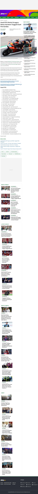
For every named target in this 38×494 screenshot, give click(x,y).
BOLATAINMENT (23, 17)
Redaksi (1, 484)
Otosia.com (29, 486)
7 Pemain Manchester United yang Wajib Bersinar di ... (29, 64)
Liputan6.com (24, 482)
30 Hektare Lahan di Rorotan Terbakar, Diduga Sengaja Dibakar (6, 444)
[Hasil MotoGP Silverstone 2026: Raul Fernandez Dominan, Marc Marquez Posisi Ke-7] (7, 378)
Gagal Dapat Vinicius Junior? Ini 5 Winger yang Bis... (29, 72)
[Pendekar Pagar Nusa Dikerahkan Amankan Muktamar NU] (6, 397)
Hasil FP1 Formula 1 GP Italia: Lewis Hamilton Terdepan (10, 143)
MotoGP (7, 151)
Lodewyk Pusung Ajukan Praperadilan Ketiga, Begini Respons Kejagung (7, 431)
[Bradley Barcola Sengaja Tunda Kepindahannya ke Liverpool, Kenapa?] (5, 217)
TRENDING (4, 17)
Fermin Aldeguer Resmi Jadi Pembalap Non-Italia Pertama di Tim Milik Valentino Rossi (29, 32)
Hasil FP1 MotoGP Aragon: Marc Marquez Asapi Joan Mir (10, 148)
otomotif (3, 313)
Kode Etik (14, 482)
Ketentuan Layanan (7, 484)
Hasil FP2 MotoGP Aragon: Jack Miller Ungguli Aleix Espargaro (9, 141)
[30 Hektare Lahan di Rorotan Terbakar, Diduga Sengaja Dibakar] (6, 438)
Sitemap (13, 484)
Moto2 (4, 64)
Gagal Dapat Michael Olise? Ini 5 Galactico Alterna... (29, 61)
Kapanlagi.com (35, 484)
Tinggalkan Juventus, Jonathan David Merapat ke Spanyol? (7, 299)
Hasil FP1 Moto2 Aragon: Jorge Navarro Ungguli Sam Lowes (10, 147)
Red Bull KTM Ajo (11, 61)
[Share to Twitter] (4, 33)
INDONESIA (17, 17)
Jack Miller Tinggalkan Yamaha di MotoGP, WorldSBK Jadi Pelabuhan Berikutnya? (29, 36)
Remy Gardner (16, 61)
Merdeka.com (24, 486)
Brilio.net (23, 484)
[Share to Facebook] (1, 33)
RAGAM (32, 17)
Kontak (1, 482)
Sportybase (3, 156)
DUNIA (12, 17)
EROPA (8, 17)
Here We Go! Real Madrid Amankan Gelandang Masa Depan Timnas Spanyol (6, 235)
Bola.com (28, 482)
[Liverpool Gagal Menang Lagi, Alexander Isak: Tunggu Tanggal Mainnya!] (5, 196)
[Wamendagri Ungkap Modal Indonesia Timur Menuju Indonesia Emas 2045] (7, 451)
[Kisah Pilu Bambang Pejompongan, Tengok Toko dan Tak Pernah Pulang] (7, 465)
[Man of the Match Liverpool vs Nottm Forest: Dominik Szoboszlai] (5, 202)
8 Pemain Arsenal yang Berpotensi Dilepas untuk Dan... (29, 66)
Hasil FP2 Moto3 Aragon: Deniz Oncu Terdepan (9, 144)
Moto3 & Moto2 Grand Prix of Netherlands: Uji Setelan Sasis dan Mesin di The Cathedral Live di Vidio (11, 85)
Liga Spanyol (13, 186)
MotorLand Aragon (14, 64)
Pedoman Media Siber (7, 482)
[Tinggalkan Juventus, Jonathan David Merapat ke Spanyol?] (7, 292)
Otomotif (5, 20)
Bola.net (1, 20)
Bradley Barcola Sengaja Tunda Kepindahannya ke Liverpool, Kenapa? (16, 218)
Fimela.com (29, 484)
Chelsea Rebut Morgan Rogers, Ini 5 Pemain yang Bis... (29, 58)
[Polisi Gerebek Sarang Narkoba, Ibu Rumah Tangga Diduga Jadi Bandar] (7, 410)
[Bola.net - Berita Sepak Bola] (5, 13)
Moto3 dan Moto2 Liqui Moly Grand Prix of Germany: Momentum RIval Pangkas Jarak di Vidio (9, 82)
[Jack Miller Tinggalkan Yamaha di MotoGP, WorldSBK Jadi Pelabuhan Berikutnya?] (7, 338)
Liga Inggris (13, 200)
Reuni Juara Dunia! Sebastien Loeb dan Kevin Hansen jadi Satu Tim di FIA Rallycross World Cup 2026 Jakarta (6, 317)
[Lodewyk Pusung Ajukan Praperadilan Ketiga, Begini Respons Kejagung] (7, 424)
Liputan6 (3, 401)
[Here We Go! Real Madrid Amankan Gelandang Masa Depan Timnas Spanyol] (5, 188)
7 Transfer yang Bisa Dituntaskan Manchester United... (29, 75)
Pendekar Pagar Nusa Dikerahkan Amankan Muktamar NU (5, 404)
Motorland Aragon (14, 151)
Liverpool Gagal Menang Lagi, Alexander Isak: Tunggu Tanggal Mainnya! (16, 197)
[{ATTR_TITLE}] (30, 50)
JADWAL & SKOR (28, 17)
